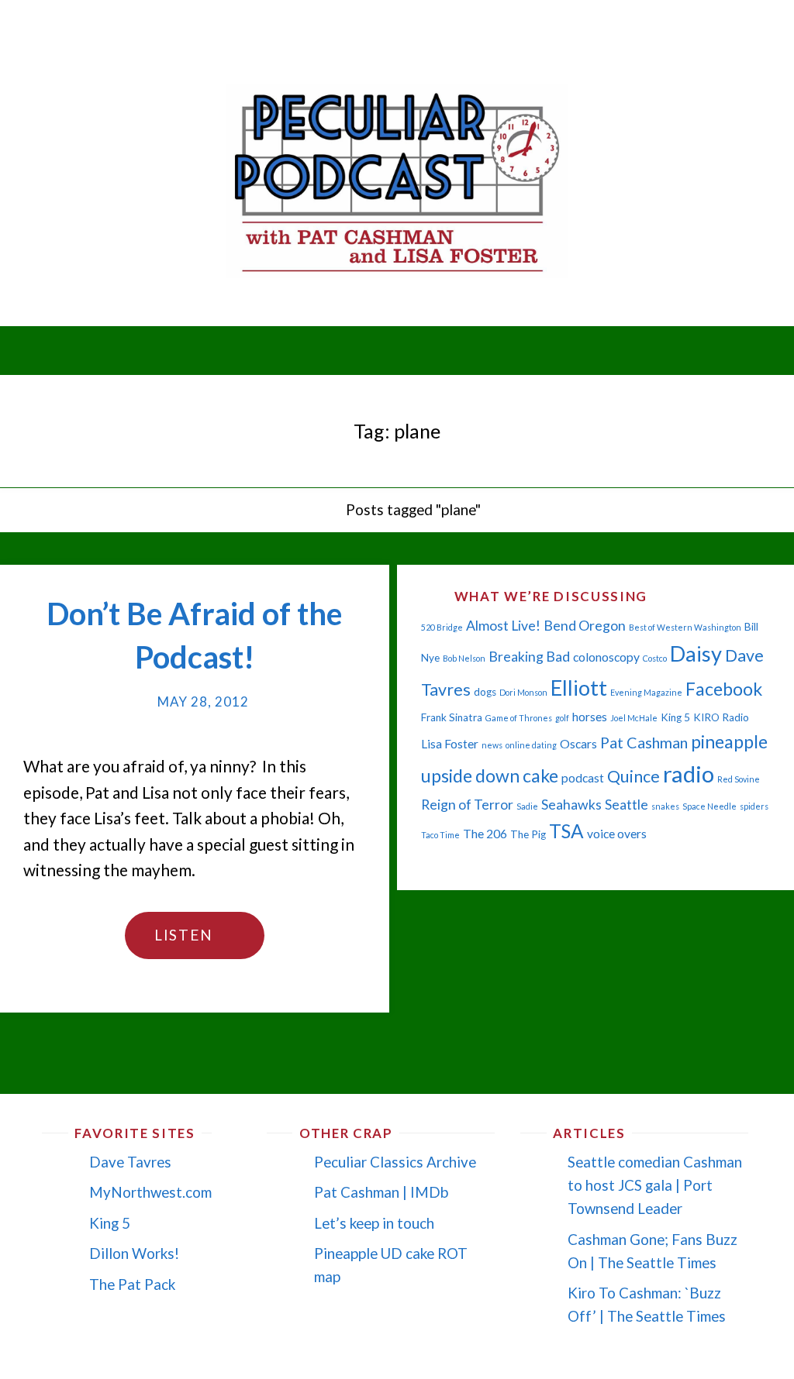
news (492, 745)
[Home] (320, 509)
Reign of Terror (467, 804)
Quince (633, 776)
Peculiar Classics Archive (395, 1162)
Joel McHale (634, 718)
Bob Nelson (464, 658)
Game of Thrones (518, 718)
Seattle (626, 804)
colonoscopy (606, 657)
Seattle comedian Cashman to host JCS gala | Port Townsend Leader (655, 1185)
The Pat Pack (132, 1284)
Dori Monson (523, 692)
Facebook (723, 689)
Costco (655, 658)
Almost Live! (503, 625)
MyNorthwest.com (150, 1192)
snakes (665, 806)
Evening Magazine (646, 692)
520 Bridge (442, 627)
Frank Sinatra (451, 717)
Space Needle (709, 806)
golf (562, 718)
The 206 (485, 834)
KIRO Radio (721, 717)
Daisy (696, 653)
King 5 (675, 717)
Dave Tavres (130, 1162)
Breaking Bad (529, 656)
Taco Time (440, 835)
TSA (566, 831)
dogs (485, 692)
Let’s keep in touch (374, 1223)
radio (688, 773)
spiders (754, 806)
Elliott (579, 687)
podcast (582, 778)
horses (589, 717)
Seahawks (571, 804)
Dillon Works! (134, 1253)
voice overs (617, 834)
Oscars (578, 744)
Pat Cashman (644, 742)
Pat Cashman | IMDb (381, 1192)
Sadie (527, 806)
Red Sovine (738, 779)
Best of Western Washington (685, 627)
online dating (531, 745)
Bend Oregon (585, 625)
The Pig (528, 834)
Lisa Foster (449, 744)
